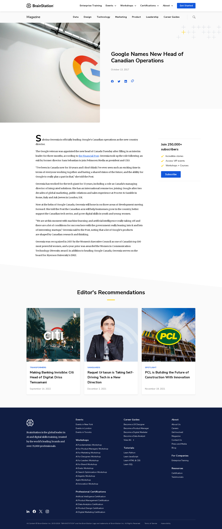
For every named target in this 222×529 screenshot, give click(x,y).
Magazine (176, 436)
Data (75, 17)
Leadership (152, 17)
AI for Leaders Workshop (87, 460)
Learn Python (129, 452)
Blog (174, 448)
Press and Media (179, 444)
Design (87, 17)
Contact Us (177, 440)
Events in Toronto (84, 432)
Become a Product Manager (136, 428)
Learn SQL (128, 464)
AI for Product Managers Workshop (92, 448)
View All (128, 440)
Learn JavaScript (131, 456)
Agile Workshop (83, 480)
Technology (103, 17)
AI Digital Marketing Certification (90, 512)
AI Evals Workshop (84, 468)
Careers (175, 428)
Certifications (148, 5)
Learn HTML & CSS (132, 460)
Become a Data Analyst (134, 436)
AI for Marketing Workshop (88, 452)
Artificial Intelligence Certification (91, 496)
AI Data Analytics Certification (89, 504)
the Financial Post (89, 155)
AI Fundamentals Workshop (89, 445)
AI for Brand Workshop (86, 464)
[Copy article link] (132, 80)
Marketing (121, 17)
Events (109, 5)
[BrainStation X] (40, 511)
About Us (176, 424)
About (166, 5)
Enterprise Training (91, 5)
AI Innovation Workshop (87, 484)
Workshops (126, 5)
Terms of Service (150, 523)
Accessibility (165, 523)
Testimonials (177, 477)
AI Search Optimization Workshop (91, 472)
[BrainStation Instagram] (47, 511)
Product (136, 17)
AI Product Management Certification (92, 500)
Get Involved (177, 432)
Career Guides (171, 17)
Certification (177, 473)
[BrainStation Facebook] (34, 511)
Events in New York (84, 424)
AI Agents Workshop (85, 476)
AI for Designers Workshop (88, 456)
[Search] (194, 17)
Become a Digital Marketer (135, 432)
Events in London (83, 428)
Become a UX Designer (134, 424)
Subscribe (171, 174)
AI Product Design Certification (90, 508)
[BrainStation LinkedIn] (27, 511)
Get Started (186, 5)
